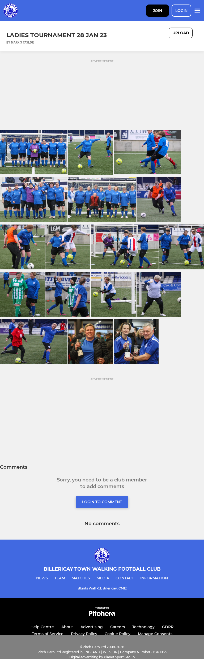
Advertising (91, 626)
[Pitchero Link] (102, 614)
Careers (117, 626)
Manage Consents (155, 633)
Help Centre (42, 626)
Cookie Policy (117, 633)
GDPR (167, 626)
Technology (143, 626)
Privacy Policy (84, 633)
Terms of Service (47, 633)
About (67, 626)
